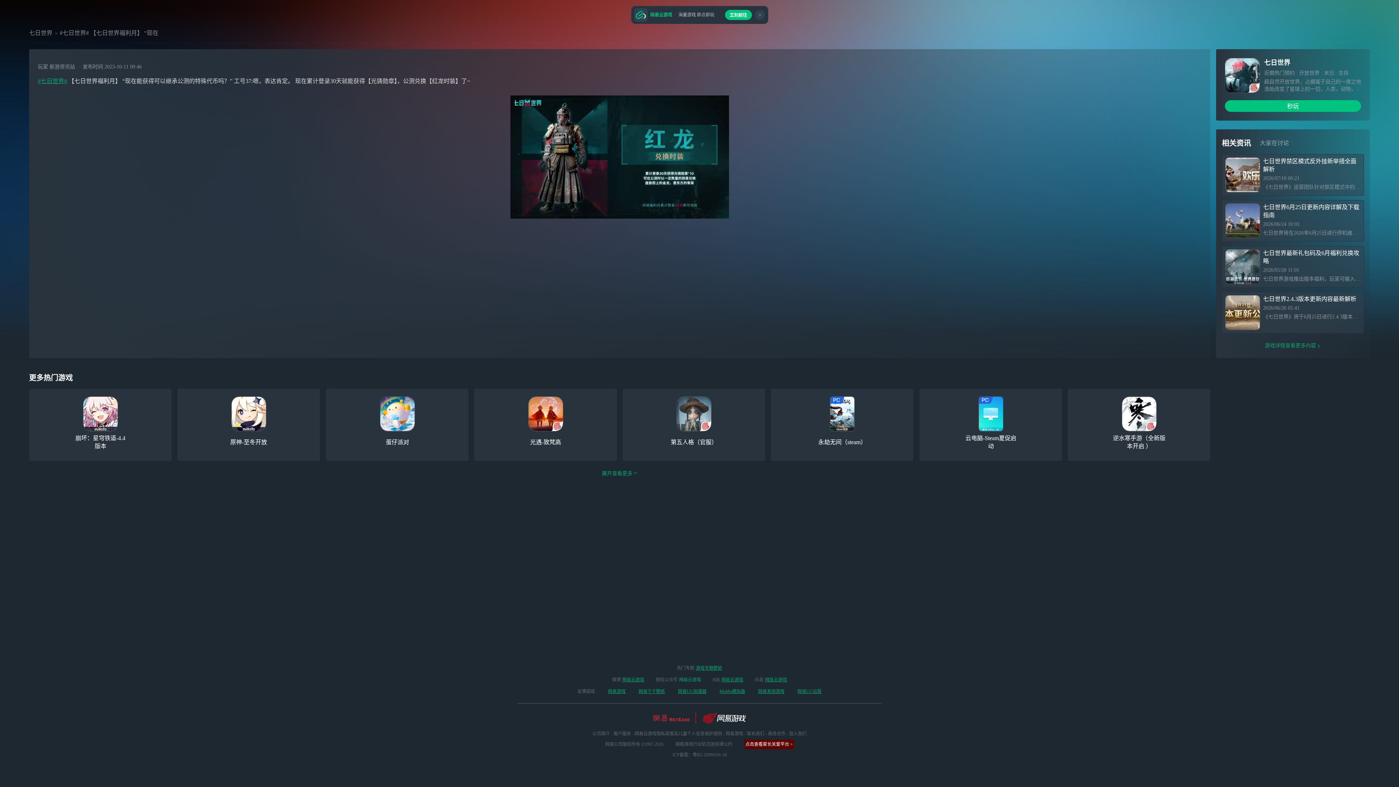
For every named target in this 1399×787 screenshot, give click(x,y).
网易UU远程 (810, 691)
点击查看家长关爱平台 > (769, 744)
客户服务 (622, 733)
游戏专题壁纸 (709, 668)
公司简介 (601, 733)
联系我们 (755, 733)
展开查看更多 (617, 473)
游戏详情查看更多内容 (1290, 345)
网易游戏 (617, 691)
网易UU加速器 (692, 691)
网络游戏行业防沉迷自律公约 (703, 744)
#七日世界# (52, 81)
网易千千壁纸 (652, 691)
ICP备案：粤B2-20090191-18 (700, 754)
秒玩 (1293, 106)
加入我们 (798, 733)
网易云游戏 (633, 679)
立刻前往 (738, 15)
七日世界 (40, 33)
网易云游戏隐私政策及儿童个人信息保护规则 (678, 733)
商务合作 (776, 733)
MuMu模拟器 (732, 691)
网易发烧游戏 (771, 691)
